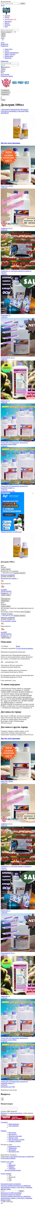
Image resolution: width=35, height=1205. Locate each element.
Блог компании (14, 1126)
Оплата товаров (6, 1173)
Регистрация (5, 74)
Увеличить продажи (15, 1136)
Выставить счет (14, 1151)
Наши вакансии (14, 1124)
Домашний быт (15, 109)
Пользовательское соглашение (11, 1184)
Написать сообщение (8, 575)
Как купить (12, 1132)
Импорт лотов (13, 1138)
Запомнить (6, 67)
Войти (3, 71)
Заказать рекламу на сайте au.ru (11, 532)
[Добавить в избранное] (1, 597)
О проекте (4, 1122)
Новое (18, 646)
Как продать (13, 1134)
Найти (3, 34)
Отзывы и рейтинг (15, 1141)
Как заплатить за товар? (16, 1139)
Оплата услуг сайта (7, 1161)
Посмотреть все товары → (9, 578)
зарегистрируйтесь (16, 1113)
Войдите (4, 1113)
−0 (10, 593)
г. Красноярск (5, 109)
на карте (27, 612)
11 (11, 591)
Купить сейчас (6, 569)
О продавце (5, 621)
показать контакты (19, 573)
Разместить (4, 44)
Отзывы (3, 593)
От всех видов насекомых (24, 648)
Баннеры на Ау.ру (14, 1146)
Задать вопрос (6, 595)
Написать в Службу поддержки (11, 1193)
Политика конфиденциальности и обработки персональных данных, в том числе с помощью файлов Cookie (16, 1187)
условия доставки (7, 614)
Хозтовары (24, 109)
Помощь (3, 1131)
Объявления (13, 1148)
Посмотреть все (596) (8, 491)
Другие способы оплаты (13, 1170)
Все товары (12, 621)
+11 (7, 593)
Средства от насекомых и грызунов (12, 111)
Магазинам (12, 1150)
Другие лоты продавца (10, 143)
